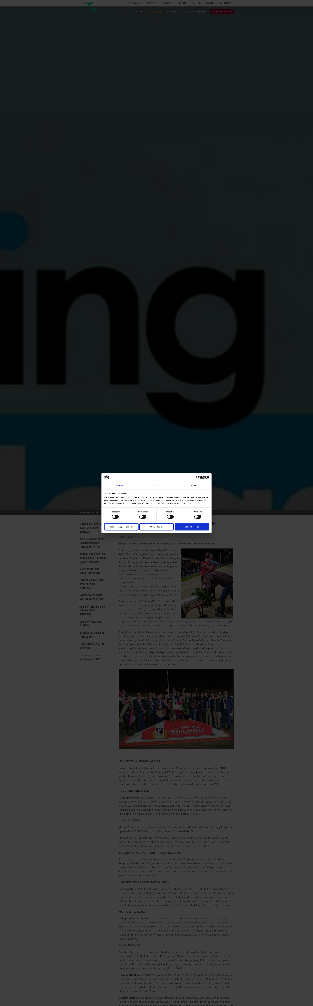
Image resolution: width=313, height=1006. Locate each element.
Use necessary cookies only (121, 527)
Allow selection (156, 527)
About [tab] (193, 485)
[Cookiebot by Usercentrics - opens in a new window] (198, 477)
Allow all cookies (191, 527)
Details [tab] (157, 485)
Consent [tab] (119, 485)
